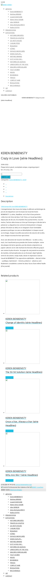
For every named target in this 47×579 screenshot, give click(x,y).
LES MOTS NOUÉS (16, 40)
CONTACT (8, 91)
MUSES (12, 72)
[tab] (25, 196)
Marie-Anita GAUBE (16, 19)
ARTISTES (8, 9)
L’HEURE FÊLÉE (15, 43)
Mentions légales (16, 490)
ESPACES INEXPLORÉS (17, 51)
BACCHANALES (15, 85)
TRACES (12, 77)
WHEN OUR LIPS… (16, 54)
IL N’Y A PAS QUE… (16, 59)
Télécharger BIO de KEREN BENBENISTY (14, 206)
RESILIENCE (13, 46)
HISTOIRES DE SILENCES (18, 62)
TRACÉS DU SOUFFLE (17, 38)
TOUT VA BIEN (15, 70)
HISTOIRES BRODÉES (17, 35)
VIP (6, 88)
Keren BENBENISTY (16, 11)
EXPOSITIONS (10, 33)
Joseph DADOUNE (16, 17)
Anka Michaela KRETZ (17, 25)
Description (9, 196)
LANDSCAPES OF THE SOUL (19, 64)
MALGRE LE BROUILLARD (18, 67)
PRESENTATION (10, 30)
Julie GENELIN (14, 22)
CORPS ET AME (15, 80)
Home (3, 98)
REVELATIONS (14, 83)
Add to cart (5, 177)
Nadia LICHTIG (15, 27)
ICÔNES (12, 48)
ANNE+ (9, 5)
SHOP (7, 98)
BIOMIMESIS (14, 75)
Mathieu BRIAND (15, 14)
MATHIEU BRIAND (16, 56)
